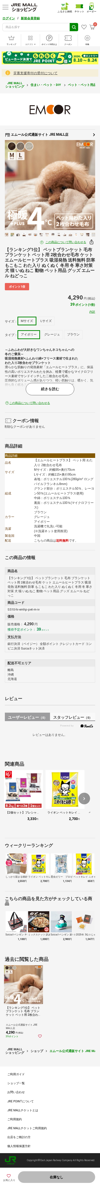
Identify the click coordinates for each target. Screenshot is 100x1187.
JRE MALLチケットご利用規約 (27, 1128)
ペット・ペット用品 (82, 85)
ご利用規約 (14, 1119)
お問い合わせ (16, 1092)
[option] (50, 185)
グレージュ (52, 334)
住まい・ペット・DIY (46, 85)
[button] (84, 798)
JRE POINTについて (20, 1101)
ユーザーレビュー (27, 717)
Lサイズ (46, 321)
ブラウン (73, 334)
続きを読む (50, 389)
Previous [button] (16, 184)
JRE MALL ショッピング (14, 84)
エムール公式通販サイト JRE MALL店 (39, 134)
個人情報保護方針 (19, 1146)
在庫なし (56, 1177)
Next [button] (84, 184)
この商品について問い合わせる (65, 242)
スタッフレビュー (72, 717)
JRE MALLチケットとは (22, 1110)
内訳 (92, 312)
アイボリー (29, 334)
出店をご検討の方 (19, 1137)
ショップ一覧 (16, 1083)
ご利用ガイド (16, 1074)
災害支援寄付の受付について (35, 73)
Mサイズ (27, 321)
